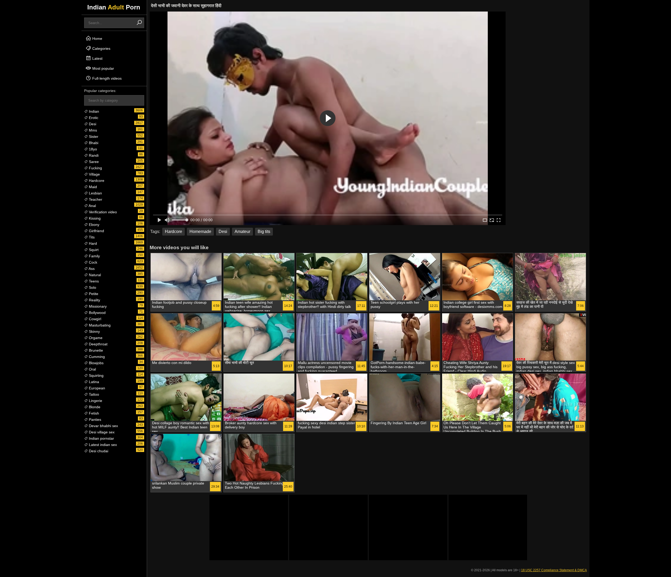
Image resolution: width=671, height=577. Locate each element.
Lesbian (95, 193)
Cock (92, 262)
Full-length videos (106, 78)
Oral (92, 369)
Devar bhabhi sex (103, 426)
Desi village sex (101, 432)
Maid (92, 187)
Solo (92, 287)
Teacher (95, 199)
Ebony (93, 224)
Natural (94, 275)
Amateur (242, 231)
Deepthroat (97, 344)
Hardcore (96, 180)
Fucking (95, 168)
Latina (93, 382)
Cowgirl (94, 319)
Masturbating (99, 325)
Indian (93, 111)
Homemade (200, 231)
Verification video (102, 212)
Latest (96, 58)
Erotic (93, 118)
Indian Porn (113, 7)
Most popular (102, 68)
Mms (92, 130)
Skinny (94, 331)
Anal (92, 206)
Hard (92, 243)
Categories (100, 48)
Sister (93, 136)
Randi (93, 155)
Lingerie (95, 401)
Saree (93, 162)
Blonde (94, 407)
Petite (93, 294)
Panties (94, 419)
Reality (94, 300)
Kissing (94, 218)
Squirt (93, 250)
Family (94, 256)
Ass (91, 268)
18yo (92, 149)
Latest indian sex (102, 445)
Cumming (96, 357)
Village (94, 174)
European (96, 388)
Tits (91, 237)
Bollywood (97, 313)
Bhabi (93, 143)
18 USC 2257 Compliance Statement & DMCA (554, 570)
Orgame (95, 338)
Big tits (264, 231)
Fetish (93, 413)
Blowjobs (96, 363)
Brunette (95, 350)
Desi (92, 124)
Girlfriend (96, 231)
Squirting (96, 375)
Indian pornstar (101, 438)
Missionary (97, 306)
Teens (93, 281)
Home (96, 38)
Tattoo (93, 394)
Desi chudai (98, 451)
